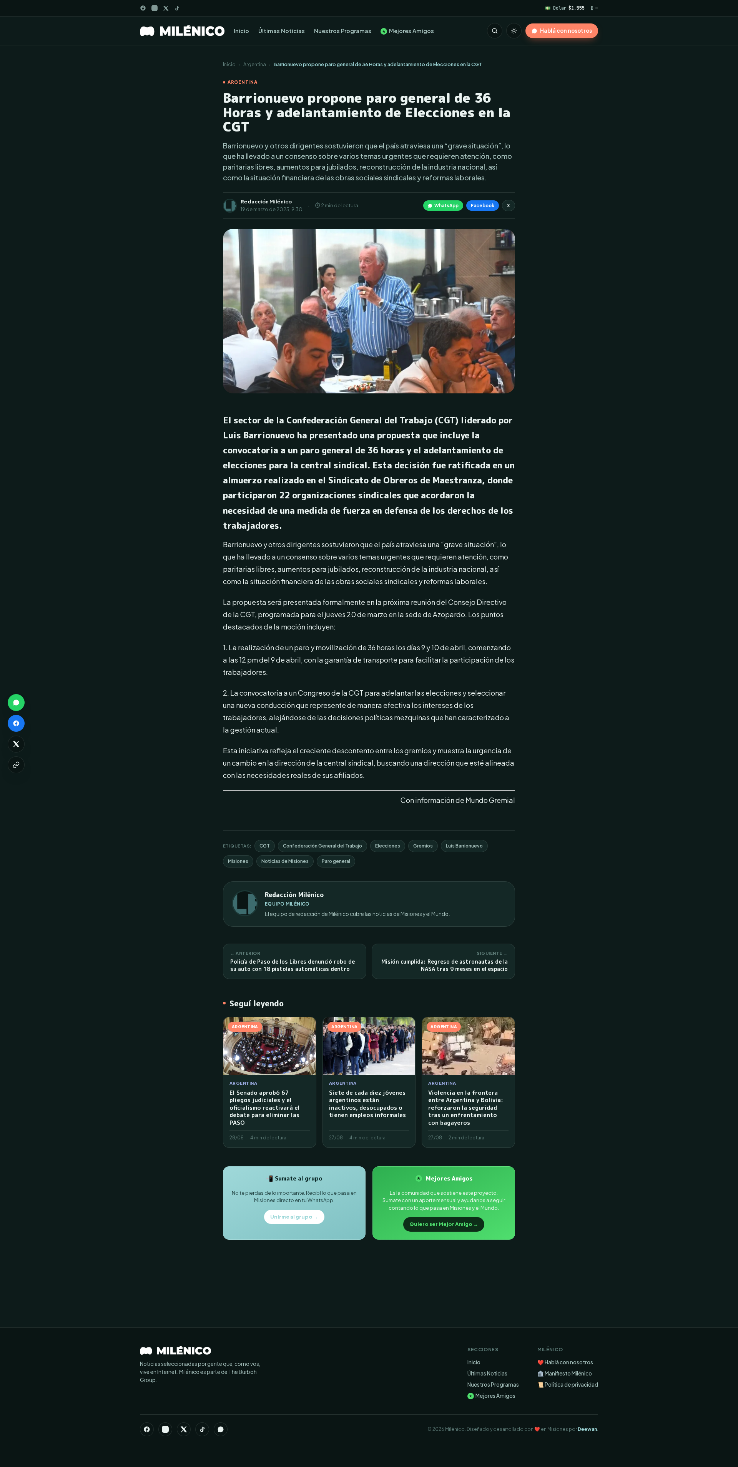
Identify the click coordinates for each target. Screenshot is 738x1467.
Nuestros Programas (342, 30)
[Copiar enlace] (16, 764)
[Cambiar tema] (514, 30)
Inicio (241, 30)
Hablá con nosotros (566, 30)
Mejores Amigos (408, 30)
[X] (184, 1429)
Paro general (336, 861)
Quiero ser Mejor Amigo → (443, 1224)
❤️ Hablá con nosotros (565, 1362)
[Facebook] (143, 8)
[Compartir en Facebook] (16, 723)
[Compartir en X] (16, 744)
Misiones (238, 861)
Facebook (482, 205)
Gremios (423, 846)
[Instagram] (154, 8)
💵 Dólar (565, 8)
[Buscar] (494, 30)
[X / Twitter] (166, 8)
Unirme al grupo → (294, 1217)
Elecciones (387, 846)
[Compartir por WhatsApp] (16, 702)
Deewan (587, 1429)
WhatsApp (446, 205)
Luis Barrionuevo (464, 846)
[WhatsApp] (221, 1429)
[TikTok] (177, 8)
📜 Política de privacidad (567, 1384)
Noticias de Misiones (285, 861)
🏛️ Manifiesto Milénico (564, 1373)
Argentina (254, 64)
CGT (264, 846)
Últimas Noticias (281, 30)
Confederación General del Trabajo (322, 846)
